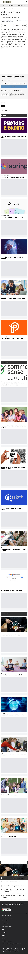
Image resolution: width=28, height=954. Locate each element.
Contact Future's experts (7, 918)
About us (3, 935)
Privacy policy (4, 920)
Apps (14, 8)
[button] (1, 2)
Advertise (4, 932)
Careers (3, 929)
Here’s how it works (9, 21)
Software (9, 8)
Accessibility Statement (7, 941)
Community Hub (22, 5)
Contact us (4, 938)
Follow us (17, 25)
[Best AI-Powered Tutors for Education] (14, 872)
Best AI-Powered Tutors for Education (13, 878)
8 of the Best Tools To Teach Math (12, 882)
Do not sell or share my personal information (11, 943)
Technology (4, 8)
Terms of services (16, 90)
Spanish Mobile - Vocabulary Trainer (16, 32)
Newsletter (24, 25)
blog (3, 106)
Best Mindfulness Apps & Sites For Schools (15, 886)
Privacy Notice (18, 91)
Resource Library (10, 5)
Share (4, 25)
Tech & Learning (6, 17)
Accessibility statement (7, 926)
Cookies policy (5, 923)
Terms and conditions (6, 915)
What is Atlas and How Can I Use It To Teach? (13, 896)
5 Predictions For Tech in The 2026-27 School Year (13, 890)
